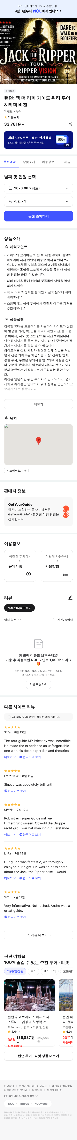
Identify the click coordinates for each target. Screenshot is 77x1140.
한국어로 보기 (32, 757)
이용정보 (48, 162)
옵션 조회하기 (38, 216)
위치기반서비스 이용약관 (33, 1085)
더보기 (38, 404)
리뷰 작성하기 (38, 684)
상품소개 (29, 162)
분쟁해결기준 (54, 1090)
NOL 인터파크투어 (19, 608)
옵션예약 (9, 162)
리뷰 (67, 162)
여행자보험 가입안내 (15, 1090)
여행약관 (37, 1090)
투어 (33, 971)
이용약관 (9, 1085)
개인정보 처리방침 (62, 1085)
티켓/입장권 (15, 971)
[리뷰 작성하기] (70, 597)
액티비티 (50, 971)
